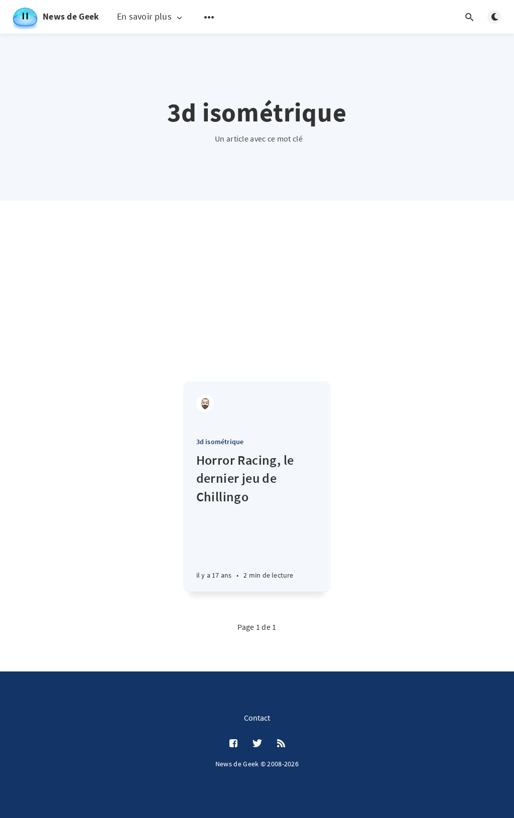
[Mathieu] (205, 403)
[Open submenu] (209, 17)
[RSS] (281, 743)
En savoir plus (144, 17)
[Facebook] (233, 743)
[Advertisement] (257, 306)
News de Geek (71, 16)
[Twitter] (257, 743)
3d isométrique (220, 441)
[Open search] (469, 17)
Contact (257, 718)
